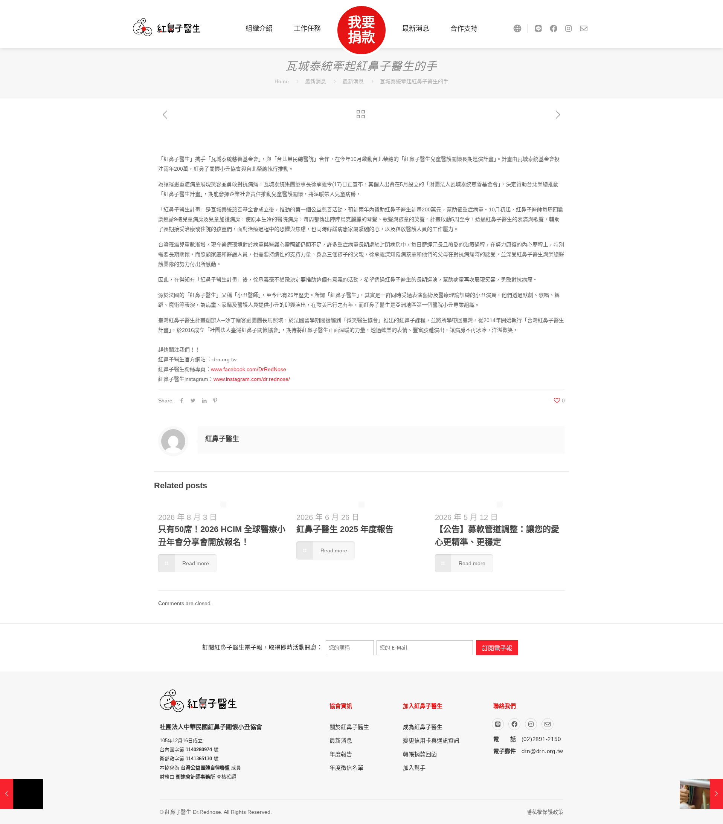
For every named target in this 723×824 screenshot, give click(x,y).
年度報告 (340, 754)
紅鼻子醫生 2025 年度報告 (345, 529)
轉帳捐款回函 (420, 754)
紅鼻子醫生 (222, 439)
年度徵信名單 (346, 767)
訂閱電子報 (497, 648)
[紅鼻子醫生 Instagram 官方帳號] (568, 28)
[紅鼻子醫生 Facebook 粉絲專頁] (553, 28)
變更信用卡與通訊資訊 (431, 740)
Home (282, 81)
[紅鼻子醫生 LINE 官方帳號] (538, 28)
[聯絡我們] (583, 28)
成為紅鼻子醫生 (422, 727)
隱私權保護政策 (544, 812)
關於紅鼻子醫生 (349, 727)
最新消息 (315, 81)
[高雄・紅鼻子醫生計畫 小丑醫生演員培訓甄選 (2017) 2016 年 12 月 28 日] (701, 794)
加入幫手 (414, 767)
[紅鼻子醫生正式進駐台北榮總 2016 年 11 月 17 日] (21, 794)
